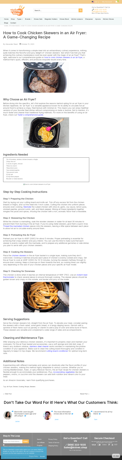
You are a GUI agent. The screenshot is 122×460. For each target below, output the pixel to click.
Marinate (27, 207)
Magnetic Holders (51, 19)
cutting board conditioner (57, 351)
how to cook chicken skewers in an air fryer (63, 57)
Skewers (32, 386)
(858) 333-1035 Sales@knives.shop (99, 11)
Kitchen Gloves (108, 19)
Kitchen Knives (14, 26)
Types (19, 19)
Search (39, 439)
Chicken (15, 386)
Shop (13, 19)
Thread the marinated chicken (16, 226)
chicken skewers (19, 255)
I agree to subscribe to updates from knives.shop (16, 447)
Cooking (21, 386)
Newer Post (83, 394)
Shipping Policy (53, 445)
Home (6, 19)
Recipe (27, 386)
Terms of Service (53, 442)
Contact (13, 23)
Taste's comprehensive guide (30, 115)
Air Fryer (9, 386)
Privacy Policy (52, 439)
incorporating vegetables (64, 372)
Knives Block (64, 19)
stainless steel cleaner (39, 346)
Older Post (8, 394)
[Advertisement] (105, 56)
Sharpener (89, 19)
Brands (28, 19)
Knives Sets (38, 19)
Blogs (6, 23)
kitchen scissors (77, 19)
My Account (107, 2)
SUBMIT (25, 441)
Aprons (98, 19)
